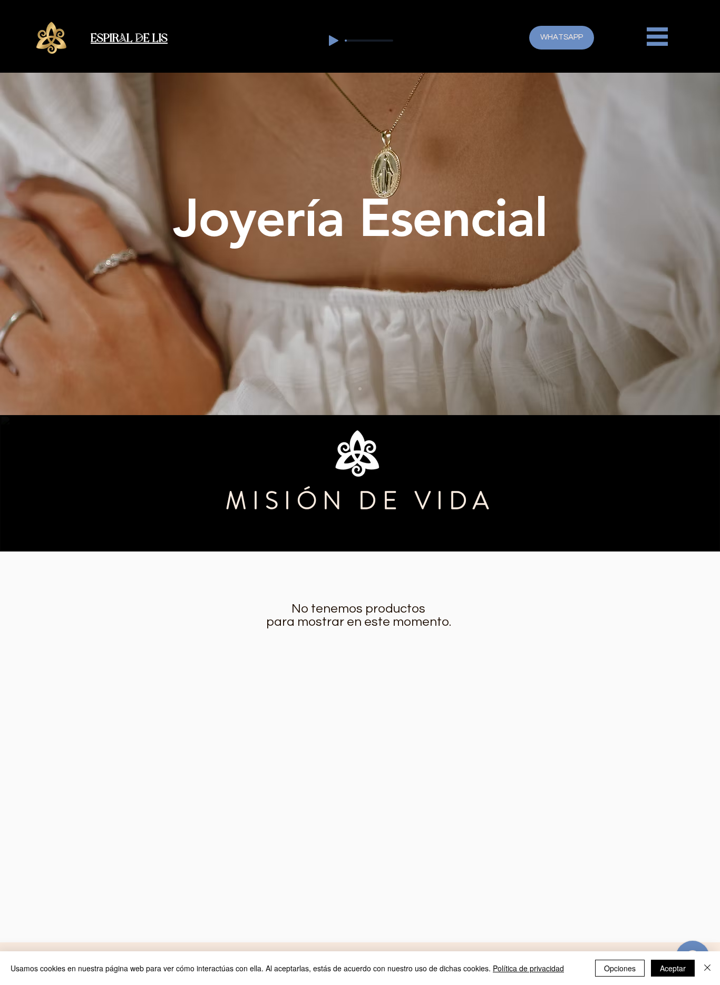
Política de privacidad (528, 968)
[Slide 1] (360, 388)
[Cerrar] (707, 968)
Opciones (620, 968)
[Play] (333, 40)
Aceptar (673, 968)
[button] (657, 36)
